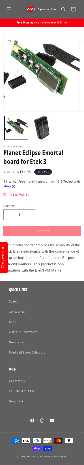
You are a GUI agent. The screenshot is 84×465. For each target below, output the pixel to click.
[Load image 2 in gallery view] (42, 128)
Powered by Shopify (55, 456)
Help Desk (16, 401)
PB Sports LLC (35, 456)
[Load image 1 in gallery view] (16, 128)
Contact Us (17, 311)
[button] (9, 9)
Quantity (9, 206)
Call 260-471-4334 (21, 391)
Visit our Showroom (23, 332)
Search (14, 301)
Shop (12, 322)
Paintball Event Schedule (27, 352)
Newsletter (17, 342)
